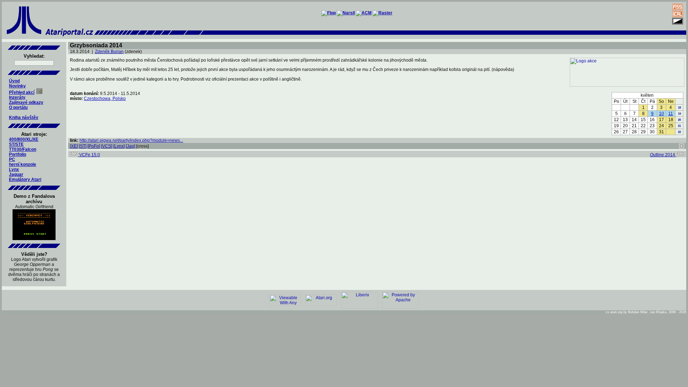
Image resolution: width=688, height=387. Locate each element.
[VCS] (106, 146)
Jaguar (16, 174)
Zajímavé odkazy (26, 102)
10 (661, 113)
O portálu (18, 107)
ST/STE (16, 144)
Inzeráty (17, 97)
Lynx (14, 169)
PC (12, 159)
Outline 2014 (663, 154)
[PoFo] (93, 146)
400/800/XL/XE (23, 139)
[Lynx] (119, 146)
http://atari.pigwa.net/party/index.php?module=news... (131, 140)
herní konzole (22, 164)
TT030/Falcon (22, 149)
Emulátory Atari (25, 179)
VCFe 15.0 (89, 154)
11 (670, 113)
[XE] (74, 146)
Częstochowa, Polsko (105, 98)
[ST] (82, 146)
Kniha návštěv (23, 117)
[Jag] (130, 146)
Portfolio (17, 154)
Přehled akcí (21, 92)
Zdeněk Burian (109, 51)
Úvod (14, 80)
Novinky (17, 86)
